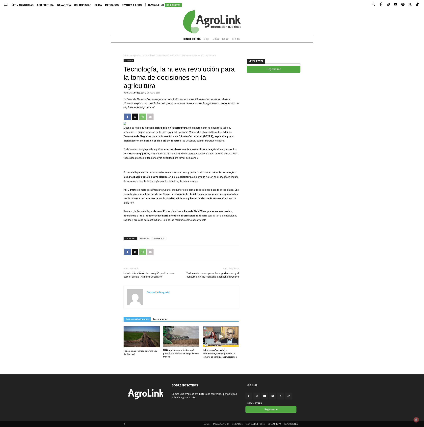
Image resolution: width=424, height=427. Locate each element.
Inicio (126, 55)
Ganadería (64, 5)
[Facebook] (248, 396)
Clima (98, 5)
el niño (236, 39)
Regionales (136, 55)
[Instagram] (256, 396)
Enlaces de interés (255, 424)
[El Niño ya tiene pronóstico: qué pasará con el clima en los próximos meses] (181, 345)
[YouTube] (264, 396)
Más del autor (160, 319)
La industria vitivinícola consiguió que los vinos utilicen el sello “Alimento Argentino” (149, 275)
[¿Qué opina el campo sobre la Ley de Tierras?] (142, 346)
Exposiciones (291, 424)
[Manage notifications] (416, 419)
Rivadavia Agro (132, 5)
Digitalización (144, 238)
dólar (225, 39)
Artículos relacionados (137, 319)
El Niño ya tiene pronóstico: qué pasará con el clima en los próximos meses (181, 353)
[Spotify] (272, 396)
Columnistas (82, 5)
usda (215, 39)
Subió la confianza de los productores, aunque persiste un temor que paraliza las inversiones (220, 353)
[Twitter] (280, 396)
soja (206, 39)
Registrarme (173, 4)
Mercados (112, 5)
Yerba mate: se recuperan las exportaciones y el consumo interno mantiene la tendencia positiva (212, 275)
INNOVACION (158, 238)
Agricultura (45, 5)
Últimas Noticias (22, 5)
